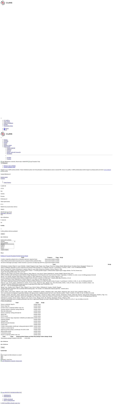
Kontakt (6, 124)
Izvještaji (9, 157)
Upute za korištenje (8, 123)
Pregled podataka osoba (9, 167)
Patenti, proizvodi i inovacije (14, 152)
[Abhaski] (7, 246)
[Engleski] (7, 245)
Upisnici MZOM (11, 148)
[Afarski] (7, 248)
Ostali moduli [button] (7, 146)
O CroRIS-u (7, 120)
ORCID (3, 212)
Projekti (5, 142)
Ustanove (9, 149)
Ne (1, 358)
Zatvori (2, 233)
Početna (6, 139)
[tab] (4, 177)
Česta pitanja (7, 121)
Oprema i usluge (8, 145)
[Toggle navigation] (1, 137)
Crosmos (9, 159)
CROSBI (6, 141)
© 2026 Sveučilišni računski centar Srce (10, 403)
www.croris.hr (107, 169)
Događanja (9, 153)
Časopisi (9, 150)
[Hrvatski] (7, 244)
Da (1, 356)
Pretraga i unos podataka (10, 165)
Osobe (5, 144)
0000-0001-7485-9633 (6, 213)
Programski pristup (8, 125)
